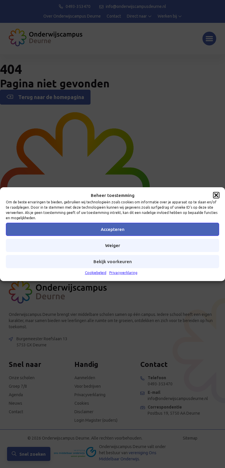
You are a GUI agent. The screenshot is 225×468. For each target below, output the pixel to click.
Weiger (112, 245)
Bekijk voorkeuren (112, 261)
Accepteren (113, 229)
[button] (216, 195)
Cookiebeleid (95, 273)
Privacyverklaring (123, 273)
